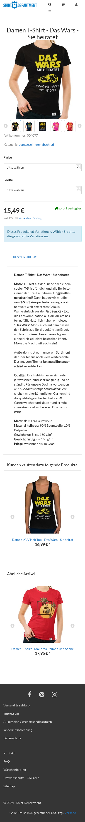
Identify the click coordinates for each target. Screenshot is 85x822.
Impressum (11, 713)
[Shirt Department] (20, 5)
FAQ (6, 761)
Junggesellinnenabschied (36, 144)
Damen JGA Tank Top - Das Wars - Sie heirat (42, 540)
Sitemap (9, 786)
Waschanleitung (14, 770)
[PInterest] (41, 694)
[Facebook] (30, 694)
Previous (12, 517)
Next (72, 517)
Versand (70, 813)
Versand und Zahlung (30, 218)
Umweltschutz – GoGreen (21, 778)
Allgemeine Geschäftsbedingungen (27, 722)
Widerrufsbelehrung (17, 730)
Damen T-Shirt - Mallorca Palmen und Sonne (42, 649)
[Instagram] (54, 694)
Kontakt (9, 753)
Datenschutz (12, 738)
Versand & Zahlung (16, 705)
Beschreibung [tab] (25, 257)
